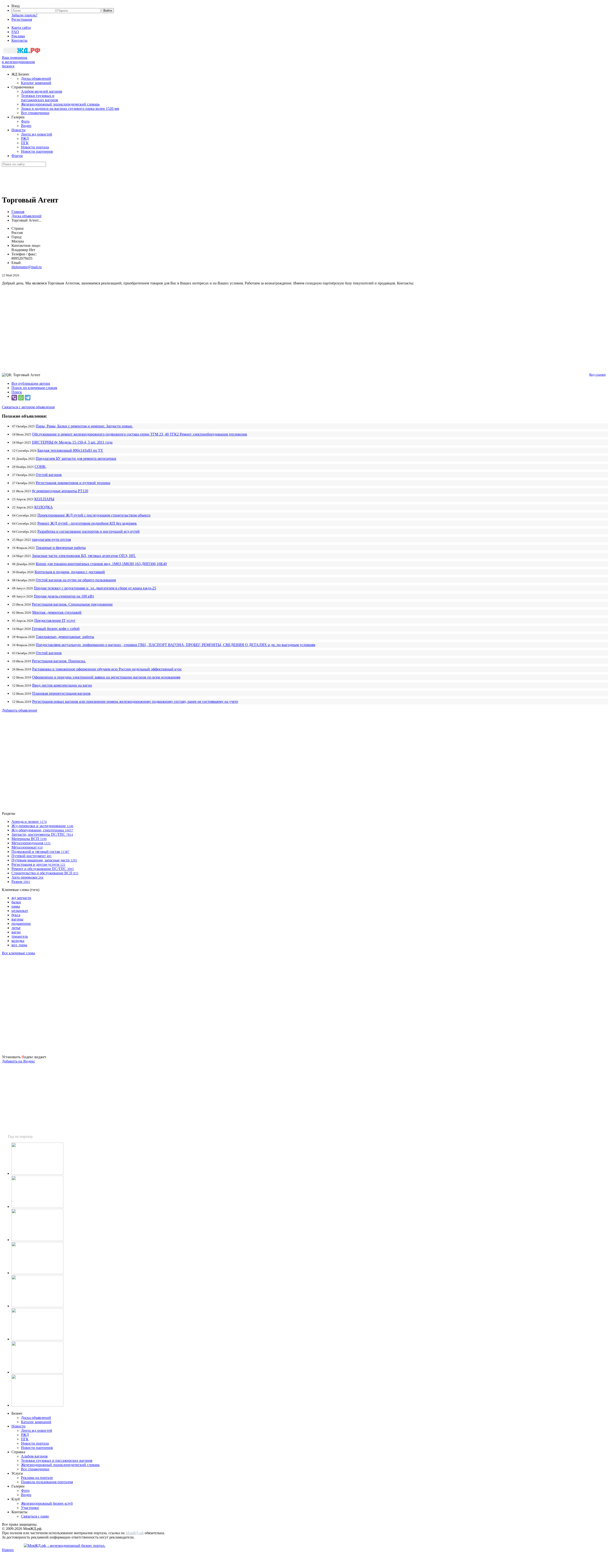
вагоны (17, 919)
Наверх (8, 1550)
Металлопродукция (31, 843)
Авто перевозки (27, 877)
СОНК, (40, 467)
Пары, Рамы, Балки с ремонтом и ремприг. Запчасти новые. (84, 426)
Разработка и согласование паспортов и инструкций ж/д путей (88, 531)
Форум (17, 156)
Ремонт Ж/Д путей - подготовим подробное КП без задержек (87, 523)
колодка (17, 941)
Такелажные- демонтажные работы (65, 637)
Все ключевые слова (18, 953)
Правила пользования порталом (47, 1482)
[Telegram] (27, 397)
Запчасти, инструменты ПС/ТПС (42, 834)
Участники (30, 1508)
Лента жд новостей (36, 134)
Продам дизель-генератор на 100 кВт (64, 596)
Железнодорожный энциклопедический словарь (60, 104)
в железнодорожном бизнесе (18, 62)
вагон (16, 932)
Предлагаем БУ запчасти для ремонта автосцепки (76, 458)
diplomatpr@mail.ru (26, 267)
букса (15, 915)
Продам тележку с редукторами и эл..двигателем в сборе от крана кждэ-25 (95, 588)
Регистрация (21, 19)
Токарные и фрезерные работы (61, 548)
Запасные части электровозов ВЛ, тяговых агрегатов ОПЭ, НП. (84, 556)
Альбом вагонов (34, 1456)
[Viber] (14, 397)
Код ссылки (597, 374)
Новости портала (35, 147)
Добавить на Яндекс (18, 1061)
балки (16, 902)
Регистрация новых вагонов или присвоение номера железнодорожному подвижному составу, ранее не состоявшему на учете (135, 701)
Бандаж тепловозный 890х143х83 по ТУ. (70, 450)
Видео (26, 126)
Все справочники (35, 113)
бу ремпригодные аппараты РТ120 (60, 491)
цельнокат (19, 911)
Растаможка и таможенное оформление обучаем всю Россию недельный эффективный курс (107, 669)
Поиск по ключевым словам (34, 388)
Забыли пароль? (24, 15)
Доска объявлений (36, 78)
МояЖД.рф (135, 1533)
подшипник (21, 923)
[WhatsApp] (21, 397)
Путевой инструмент (31, 856)
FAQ (15, 32)
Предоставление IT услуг (55, 620)
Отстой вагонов (49, 475)
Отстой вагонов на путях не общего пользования (76, 580)
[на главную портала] (22, 53)
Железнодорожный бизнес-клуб (47, 1503)
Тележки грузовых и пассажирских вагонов (39, 98)
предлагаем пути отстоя (51, 539)
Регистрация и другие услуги (38, 864)
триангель (19, 936)
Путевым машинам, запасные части (44, 860)
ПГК (25, 143)
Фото (25, 121)
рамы (15, 906)
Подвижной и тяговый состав (40, 852)
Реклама (18, 36)
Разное (20, 882)
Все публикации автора (30, 383)
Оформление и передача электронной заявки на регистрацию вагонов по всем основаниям (106, 677)
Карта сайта (21, 27)
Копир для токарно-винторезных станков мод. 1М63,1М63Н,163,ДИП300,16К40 (101, 564)
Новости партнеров (37, 151)
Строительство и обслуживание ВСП (44, 873)
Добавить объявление (19, 710)
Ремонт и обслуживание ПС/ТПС (42, 869)
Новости (18, 130)
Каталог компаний (36, 83)
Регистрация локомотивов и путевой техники (73, 483)
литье (15, 928)
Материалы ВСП (29, 839)
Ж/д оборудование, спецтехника (42, 830)
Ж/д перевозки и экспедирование (42, 826)
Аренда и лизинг (29, 822)
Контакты (19, 40)
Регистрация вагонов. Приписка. (59, 661)
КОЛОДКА (43, 507)
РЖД (25, 139)
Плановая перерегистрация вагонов (61, 693)
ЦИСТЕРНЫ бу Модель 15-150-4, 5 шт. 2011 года (72, 442)
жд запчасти (21, 898)
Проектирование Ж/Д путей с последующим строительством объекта (93, 515)
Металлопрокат (27, 847)
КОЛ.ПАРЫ (44, 499)
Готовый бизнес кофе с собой (56, 629)
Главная (17, 212)
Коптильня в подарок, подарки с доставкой (70, 572)
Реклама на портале (37, 1478)
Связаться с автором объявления (28, 407)
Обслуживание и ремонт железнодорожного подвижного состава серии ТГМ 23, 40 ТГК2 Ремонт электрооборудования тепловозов (139, 434)
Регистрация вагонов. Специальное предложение (72, 604)
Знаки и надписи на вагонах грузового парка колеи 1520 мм (70, 108)
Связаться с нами (35, 1516)
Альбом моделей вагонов (41, 91)
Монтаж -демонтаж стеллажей (56, 612)
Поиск (16, 392)
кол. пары (19, 945)
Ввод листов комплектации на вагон (62, 685)
